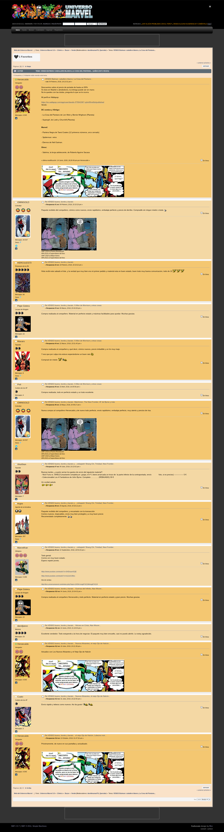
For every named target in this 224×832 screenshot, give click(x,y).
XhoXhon (21, 464)
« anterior (200, 63)
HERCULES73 (24, 263)
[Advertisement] (112, 40)
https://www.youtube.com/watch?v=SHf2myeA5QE (58, 571)
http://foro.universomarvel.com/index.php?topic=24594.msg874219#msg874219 (69, 584)
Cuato (20, 696)
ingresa (46, 24)
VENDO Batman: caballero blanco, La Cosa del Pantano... (69, 79)
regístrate (57, 24)
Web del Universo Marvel (23, 50)
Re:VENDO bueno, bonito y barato (59, 202)
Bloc (211, 826)
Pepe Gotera (23, 306)
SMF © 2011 (26, 826)
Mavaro (21, 341)
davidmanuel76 (93, 50)
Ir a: (195, 799)
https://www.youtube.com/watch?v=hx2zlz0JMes (58, 576)
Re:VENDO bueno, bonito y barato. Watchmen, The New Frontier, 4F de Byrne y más (80, 402)
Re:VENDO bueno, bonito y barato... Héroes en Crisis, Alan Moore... (73, 625)
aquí (209, 24)
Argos (20, 503)
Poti (19, 384)
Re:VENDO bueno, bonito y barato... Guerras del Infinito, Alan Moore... (74, 589)
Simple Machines (40, 826)
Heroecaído (23, 79)
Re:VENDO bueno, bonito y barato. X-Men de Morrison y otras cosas (73, 305)
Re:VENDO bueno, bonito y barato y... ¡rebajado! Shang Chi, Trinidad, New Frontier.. (79, 464)
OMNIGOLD (23, 202)
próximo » (207, 63)
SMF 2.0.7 (15, 826)
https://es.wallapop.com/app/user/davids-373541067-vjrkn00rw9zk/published (72, 102)
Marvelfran (22, 548)
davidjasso (22, 626)
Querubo (103, 50)
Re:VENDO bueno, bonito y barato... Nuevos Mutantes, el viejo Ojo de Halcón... (77, 643)
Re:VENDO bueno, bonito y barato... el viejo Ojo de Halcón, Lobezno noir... (75, 735)
